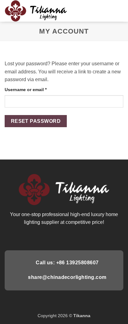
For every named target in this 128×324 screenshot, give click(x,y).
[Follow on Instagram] (48, 237)
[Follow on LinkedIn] (79, 237)
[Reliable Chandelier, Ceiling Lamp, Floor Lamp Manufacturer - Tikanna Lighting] (38, 11)
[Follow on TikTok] (56, 237)
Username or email (35, 89)
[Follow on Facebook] (41, 237)
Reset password (36, 121)
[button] (119, 10)
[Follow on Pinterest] (71, 237)
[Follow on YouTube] (86, 237)
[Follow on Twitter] (64, 237)
